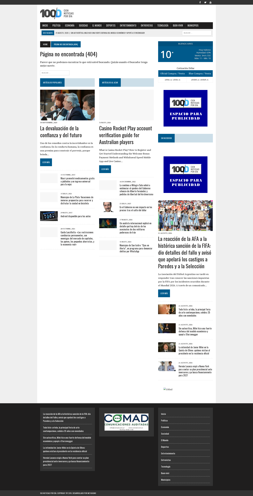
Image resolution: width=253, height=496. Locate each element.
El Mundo (97, 25)
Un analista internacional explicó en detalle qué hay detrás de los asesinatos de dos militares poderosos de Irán (135, 227)
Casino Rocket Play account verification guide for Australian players (125, 135)
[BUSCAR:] (196, 32)
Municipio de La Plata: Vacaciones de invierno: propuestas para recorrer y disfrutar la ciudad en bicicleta (77, 200)
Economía (69, 25)
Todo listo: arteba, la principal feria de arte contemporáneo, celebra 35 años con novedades (194, 312)
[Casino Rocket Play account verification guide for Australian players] (126, 118)
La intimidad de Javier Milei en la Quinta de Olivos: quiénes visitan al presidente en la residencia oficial (194, 350)
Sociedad (83, 25)
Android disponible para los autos (76, 216)
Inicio (45, 25)
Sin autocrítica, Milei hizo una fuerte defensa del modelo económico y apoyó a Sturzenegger (195, 331)
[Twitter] (205, 2)
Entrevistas (147, 25)
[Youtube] (210, 2)
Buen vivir (178, 25)
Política (56, 25)
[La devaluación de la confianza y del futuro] (67, 118)
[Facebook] (200, 2)
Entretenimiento (128, 25)
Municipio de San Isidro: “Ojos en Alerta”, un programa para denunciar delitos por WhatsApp (136, 248)
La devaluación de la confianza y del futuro (61, 131)
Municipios (193, 25)
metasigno (92, 493)
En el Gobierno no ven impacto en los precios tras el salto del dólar (136, 208)
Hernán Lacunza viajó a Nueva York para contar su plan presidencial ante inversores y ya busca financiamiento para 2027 (195, 371)
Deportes (110, 25)
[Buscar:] (54, 72)
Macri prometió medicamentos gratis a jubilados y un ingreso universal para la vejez (78, 181)
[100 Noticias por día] (67, 13)
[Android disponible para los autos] (49, 219)
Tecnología (162, 25)
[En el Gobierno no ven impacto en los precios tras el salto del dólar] (108, 210)
